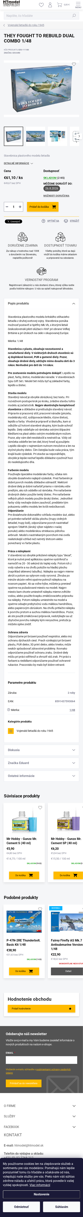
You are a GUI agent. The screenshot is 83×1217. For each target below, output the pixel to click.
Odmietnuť (21, 1207)
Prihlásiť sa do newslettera (23, 1083)
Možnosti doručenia (56, 195)
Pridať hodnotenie (21, 1008)
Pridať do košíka (39, 206)
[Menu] (78, 5)
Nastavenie (41, 1194)
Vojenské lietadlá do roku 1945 (35, 730)
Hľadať (74, 15)
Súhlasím (61, 1207)
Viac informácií (40, 1185)
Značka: (12, 53)
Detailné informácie (16, 163)
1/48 (72, 710)
